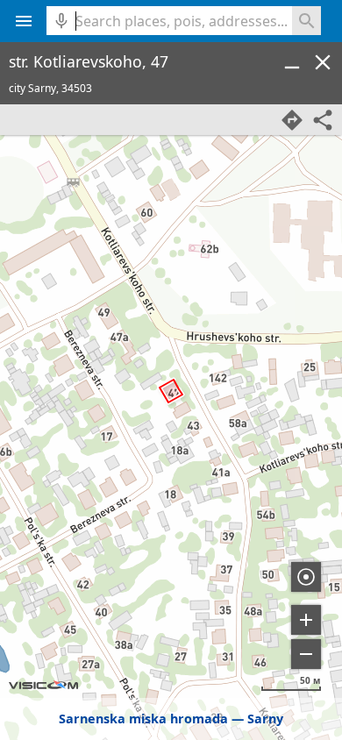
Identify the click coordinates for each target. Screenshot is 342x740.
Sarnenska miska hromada (143, 718)
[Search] (306, 20)
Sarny (265, 718)
